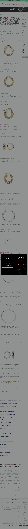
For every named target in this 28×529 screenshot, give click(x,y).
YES (7, 267)
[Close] (26, 255)
